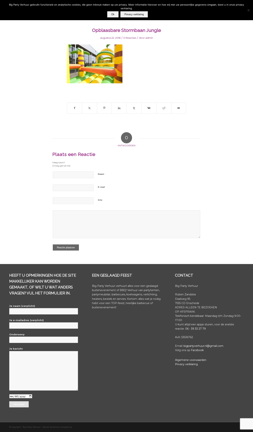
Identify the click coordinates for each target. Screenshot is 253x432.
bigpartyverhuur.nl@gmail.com (203, 346)
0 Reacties (129, 37)
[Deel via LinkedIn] (119, 108)
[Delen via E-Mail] (178, 108)
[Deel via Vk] (149, 108)
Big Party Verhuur (32, 427)
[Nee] (248, 10)
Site (100, 200)
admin (149, 37)
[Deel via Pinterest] (104, 108)
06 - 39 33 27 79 (195, 328)
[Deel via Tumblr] (134, 108)
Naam (101, 174)
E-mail (101, 187)
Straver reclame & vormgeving (57, 427)
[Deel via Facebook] (74, 108)
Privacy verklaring (186, 364)
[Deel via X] (89, 108)
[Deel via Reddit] (164, 108)
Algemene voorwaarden (190, 360)
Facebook (197, 350)
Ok (112, 14)
